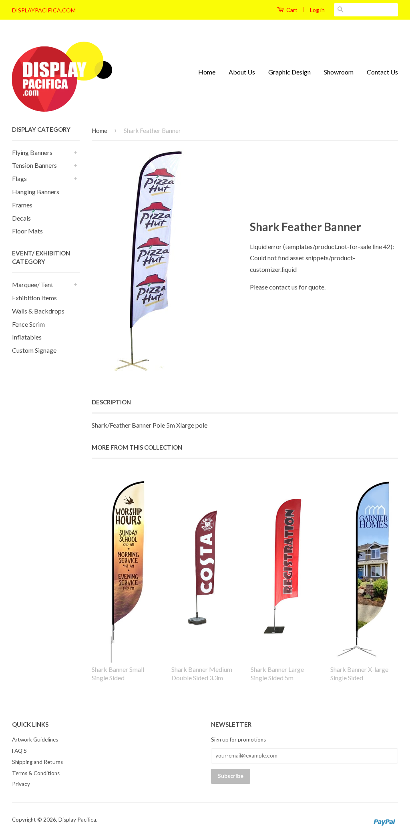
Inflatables (27, 337)
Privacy (21, 784)
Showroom (339, 72)
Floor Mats (27, 231)
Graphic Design (289, 72)
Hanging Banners (35, 191)
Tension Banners (34, 165)
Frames (22, 205)
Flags (19, 178)
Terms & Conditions (36, 773)
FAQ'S (19, 751)
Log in (317, 9)
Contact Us (382, 72)
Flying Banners (32, 152)
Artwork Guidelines (35, 739)
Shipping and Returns (37, 762)
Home (206, 72)
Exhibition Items (34, 297)
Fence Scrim (28, 324)
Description (111, 402)
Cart (291, 9)
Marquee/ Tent (32, 284)
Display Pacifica (77, 819)
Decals (21, 218)
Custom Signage (34, 350)
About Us (242, 72)
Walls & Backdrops (38, 311)
